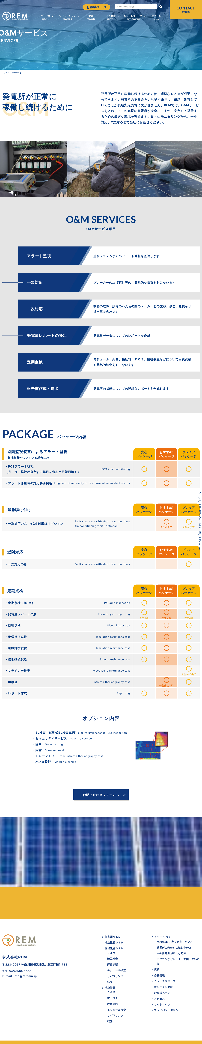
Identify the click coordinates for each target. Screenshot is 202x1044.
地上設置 (110, 987)
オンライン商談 (163, 986)
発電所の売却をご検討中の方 (174, 947)
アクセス (156, 17)
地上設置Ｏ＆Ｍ (114, 942)
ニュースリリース (133, 17)
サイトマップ (162, 1004)
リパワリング (115, 976)
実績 (91, 17)
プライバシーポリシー (167, 1010)
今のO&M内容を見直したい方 (175, 941)
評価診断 (112, 964)
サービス (45, 17)
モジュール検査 (116, 970)
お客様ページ (96, 7)
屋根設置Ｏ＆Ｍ (114, 948)
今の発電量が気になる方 (171, 953)
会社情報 (111, 17)
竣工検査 (112, 958)
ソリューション (67, 17)
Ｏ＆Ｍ (111, 952)
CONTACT (186, 9)
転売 (110, 982)
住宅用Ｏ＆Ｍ (113, 936)
